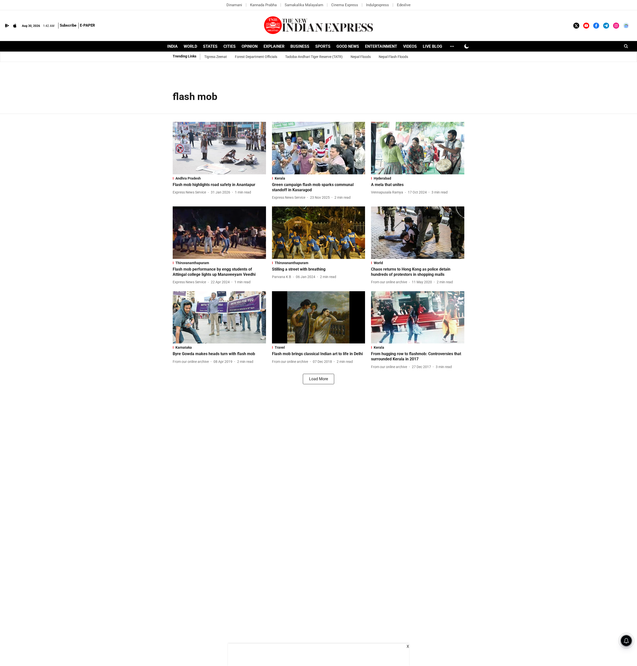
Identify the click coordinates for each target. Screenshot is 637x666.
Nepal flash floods (393, 57)
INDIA (172, 46)
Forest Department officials (256, 57)
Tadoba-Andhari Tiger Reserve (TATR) (314, 57)
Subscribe (68, 25)
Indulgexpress (377, 5)
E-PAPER (87, 25)
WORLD (190, 46)
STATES (210, 46)
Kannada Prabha (263, 5)
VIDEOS (410, 46)
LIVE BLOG (432, 46)
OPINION (250, 46)
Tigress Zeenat (215, 57)
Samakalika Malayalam (304, 5)
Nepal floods (361, 57)
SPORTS (322, 46)
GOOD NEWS (347, 46)
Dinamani (234, 5)
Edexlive (404, 5)
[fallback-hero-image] (219, 148)
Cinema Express (344, 5)
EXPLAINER (274, 46)
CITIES (229, 46)
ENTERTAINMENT (381, 46)
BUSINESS (299, 46)
